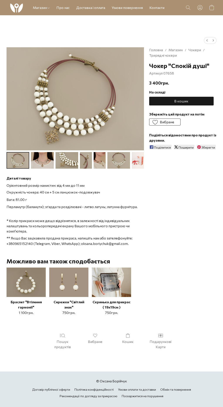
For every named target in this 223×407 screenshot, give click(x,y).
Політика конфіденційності (94, 389)
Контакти (156, 7)
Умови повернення (127, 7)
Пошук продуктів (62, 344)
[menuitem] (207, 40)
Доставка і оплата (90, 7)
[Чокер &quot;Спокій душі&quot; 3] (86, 160)
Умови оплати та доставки (137, 389)
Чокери (194, 50)
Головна (156, 50)
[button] (16, 7)
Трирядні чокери (163, 55)
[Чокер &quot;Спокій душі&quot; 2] (67, 160)
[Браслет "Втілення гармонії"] (26, 282)
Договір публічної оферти (51, 389)
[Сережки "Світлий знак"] (68, 282)
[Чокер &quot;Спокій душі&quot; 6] (138, 160)
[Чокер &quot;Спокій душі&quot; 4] (100, 160)
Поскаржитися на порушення (142, 396)
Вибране (95, 341)
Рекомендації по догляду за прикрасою (88, 396)
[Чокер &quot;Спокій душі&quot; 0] (18, 160)
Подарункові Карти (160, 344)
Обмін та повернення (175, 389)
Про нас (63, 7)
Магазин (40, 7)
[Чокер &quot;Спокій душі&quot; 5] (118, 160)
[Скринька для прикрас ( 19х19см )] (111, 282)
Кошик (127, 341)
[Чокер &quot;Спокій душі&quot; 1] (42, 160)
